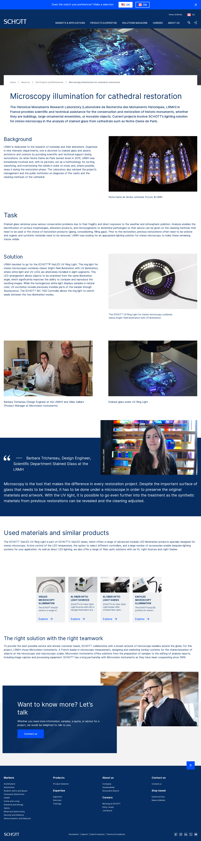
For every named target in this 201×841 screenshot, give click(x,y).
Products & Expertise (103, 23)
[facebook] (175, 834)
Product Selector (61, 784)
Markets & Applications (70, 23)
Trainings (57, 803)
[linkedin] (185, 834)
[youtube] (195, 834)
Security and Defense (14, 815)
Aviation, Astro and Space (15, 791)
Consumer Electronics (14, 794)
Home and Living (11, 801)
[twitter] (190, 834)
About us (173, 23)
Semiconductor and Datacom (17, 818)
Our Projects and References (49, 82)
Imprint (84, 834)
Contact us (30, 733)
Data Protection (97, 834)
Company (106, 784)
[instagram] (180, 834)
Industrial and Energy (13, 804)
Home (13, 82)
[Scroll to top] (191, 765)
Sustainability (108, 787)
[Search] (189, 23)
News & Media (175, 14)
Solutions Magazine (134, 23)
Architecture (9, 784)
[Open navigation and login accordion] (195, 23)
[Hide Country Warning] (196, 5)
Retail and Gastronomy (14, 811)
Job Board (107, 810)
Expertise (57, 797)
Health (7, 798)
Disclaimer (74, 834)
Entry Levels (108, 807)
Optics (7, 808)
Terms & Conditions (116, 834)
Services (57, 800)
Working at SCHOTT (111, 803)
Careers (158, 23)
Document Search (110, 791)
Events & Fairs (158, 797)
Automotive (9, 787)
